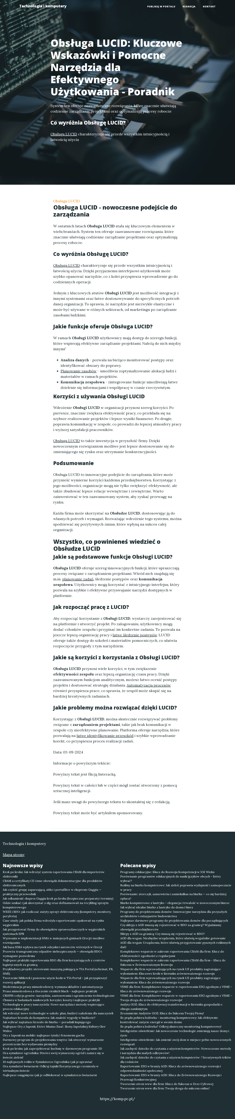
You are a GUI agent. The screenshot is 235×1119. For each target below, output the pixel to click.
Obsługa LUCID (66, 201)
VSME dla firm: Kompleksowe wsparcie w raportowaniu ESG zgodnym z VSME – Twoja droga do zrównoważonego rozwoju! (176, 998)
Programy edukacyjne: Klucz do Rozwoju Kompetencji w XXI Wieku (167, 872)
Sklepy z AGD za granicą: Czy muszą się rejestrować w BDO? (162, 934)
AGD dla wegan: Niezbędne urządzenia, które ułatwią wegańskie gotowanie (173, 938)
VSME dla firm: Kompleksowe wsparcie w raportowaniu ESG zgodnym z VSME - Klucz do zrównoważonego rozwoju (176, 989)
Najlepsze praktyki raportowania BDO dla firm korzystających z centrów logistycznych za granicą (54, 962)
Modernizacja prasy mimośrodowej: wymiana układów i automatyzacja (53, 987)
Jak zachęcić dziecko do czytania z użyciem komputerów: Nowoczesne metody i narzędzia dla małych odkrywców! (175, 1051)
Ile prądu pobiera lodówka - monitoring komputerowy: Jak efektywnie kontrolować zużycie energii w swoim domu (169, 1020)
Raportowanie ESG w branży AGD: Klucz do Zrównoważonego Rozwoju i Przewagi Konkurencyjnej (170, 1077)
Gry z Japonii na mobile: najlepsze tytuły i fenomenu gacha (43, 1035)
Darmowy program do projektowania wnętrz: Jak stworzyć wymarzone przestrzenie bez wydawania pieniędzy (53, 1042)
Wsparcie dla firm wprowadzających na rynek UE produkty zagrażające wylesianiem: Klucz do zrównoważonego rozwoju (170, 980)
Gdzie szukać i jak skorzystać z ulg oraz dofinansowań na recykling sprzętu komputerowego (56, 905)
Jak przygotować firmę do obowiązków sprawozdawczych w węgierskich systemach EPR (54, 932)
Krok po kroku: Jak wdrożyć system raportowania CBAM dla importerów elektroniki (53, 874)
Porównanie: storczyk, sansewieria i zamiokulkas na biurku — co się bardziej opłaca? (173, 896)
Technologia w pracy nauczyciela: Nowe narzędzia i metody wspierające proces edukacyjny (53, 1007)
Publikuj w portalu (161, 6)
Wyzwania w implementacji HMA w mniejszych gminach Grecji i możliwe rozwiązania (53, 940)
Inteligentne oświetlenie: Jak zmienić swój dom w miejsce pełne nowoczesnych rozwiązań (175, 1042)
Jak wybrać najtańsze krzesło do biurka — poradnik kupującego (47, 1022)
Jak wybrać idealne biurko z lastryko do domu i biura (156, 907)
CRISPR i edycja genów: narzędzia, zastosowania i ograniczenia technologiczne (59, 995)
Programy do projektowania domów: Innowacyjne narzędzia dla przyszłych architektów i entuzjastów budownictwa (173, 914)
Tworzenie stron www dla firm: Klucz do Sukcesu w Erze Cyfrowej (166, 1084)
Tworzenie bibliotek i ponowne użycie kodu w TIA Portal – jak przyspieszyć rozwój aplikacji (55, 980)
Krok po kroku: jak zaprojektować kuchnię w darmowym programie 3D (52, 1048)
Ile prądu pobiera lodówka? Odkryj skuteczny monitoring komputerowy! (170, 1026)
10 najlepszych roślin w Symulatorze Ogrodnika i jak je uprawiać (48, 1062)
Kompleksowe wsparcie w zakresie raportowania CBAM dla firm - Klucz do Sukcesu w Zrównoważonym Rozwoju (172, 962)
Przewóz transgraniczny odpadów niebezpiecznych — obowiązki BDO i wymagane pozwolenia (52, 954)
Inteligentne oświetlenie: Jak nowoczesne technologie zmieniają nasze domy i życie (174, 1033)
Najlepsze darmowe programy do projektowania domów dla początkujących (174, 920)
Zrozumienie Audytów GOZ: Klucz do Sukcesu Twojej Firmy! (162, 1013)
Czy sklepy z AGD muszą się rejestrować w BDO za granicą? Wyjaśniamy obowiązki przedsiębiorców (170, 927)
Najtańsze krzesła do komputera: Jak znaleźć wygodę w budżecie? (49, 1017)
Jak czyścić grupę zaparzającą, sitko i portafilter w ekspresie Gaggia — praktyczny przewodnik (52, 892)
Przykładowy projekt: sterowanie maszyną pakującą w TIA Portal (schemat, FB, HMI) (58, 971)
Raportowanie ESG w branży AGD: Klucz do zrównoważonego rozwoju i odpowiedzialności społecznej (170, 1068)
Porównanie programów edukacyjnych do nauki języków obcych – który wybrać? (170, 879)
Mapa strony (14, 854)
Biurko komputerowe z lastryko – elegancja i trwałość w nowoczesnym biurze (174, 903)
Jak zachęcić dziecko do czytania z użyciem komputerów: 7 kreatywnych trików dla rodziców (175, 1060)
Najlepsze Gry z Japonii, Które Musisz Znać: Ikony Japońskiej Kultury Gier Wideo (54, 1029)
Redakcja (189, 6)
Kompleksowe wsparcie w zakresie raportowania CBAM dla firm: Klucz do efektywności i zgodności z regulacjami (172, 954)
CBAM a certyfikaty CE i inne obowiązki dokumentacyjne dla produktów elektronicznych (52, 883)
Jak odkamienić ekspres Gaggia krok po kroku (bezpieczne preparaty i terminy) (58, 898)
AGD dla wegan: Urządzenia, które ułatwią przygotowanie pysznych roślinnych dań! (175, 945)
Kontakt (209, 6)
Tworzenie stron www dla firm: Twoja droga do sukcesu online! (165, 1088)
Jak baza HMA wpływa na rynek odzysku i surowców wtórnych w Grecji (52, 947)
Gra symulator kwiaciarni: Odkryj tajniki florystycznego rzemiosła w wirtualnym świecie (51, 1068)
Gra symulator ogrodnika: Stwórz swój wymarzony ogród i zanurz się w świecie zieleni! (53, 1055)
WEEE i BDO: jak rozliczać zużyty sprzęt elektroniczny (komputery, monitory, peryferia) (57, 914)
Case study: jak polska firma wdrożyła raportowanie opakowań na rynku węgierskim (53, 923)
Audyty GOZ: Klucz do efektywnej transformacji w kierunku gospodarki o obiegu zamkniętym (171, 1007)
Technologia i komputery (42, 5)
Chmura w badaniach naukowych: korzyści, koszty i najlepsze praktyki (51, 1000)
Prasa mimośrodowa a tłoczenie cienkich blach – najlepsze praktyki (50, 991)
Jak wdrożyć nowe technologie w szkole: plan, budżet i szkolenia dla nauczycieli (58, 1013)
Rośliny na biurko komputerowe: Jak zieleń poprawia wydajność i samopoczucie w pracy (175, 887)
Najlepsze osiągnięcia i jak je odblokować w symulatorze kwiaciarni (50, 1075)
